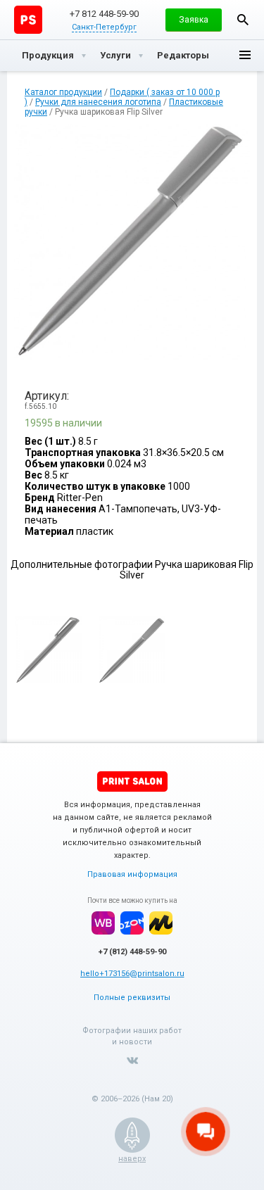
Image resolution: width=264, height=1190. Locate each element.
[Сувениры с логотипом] (28, 20)
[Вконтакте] (132, 1060)
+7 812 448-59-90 (104, 13)
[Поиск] (243, 20)
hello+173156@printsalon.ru (132, 973)
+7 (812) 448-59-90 (132, 951)
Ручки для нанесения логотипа (98, 102)
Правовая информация (132, 874)
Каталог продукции (63, 92)
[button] (193, 19)
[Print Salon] (132, 781)
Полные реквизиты (132, 997)
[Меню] (245, 55)
